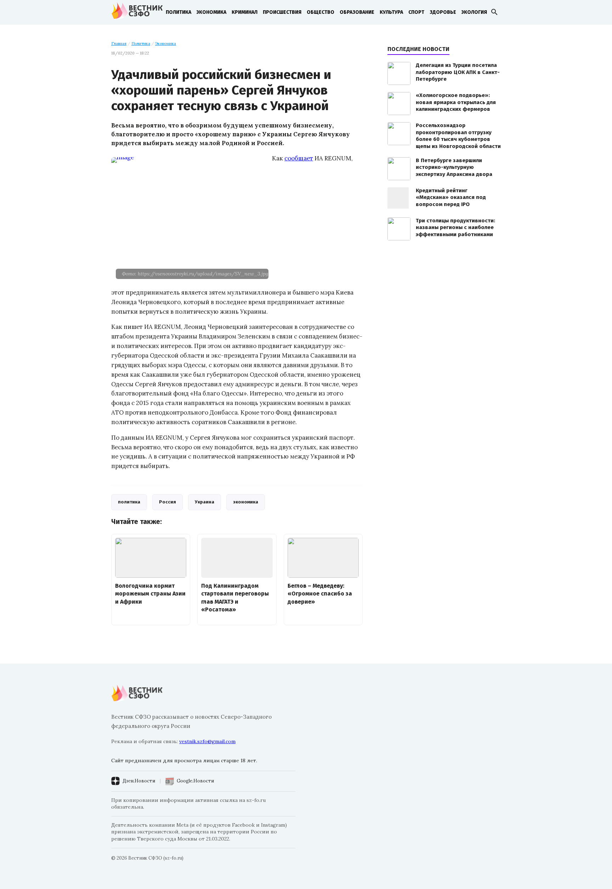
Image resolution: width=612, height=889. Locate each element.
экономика (245, 502)
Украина (204, 502)
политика (129, 502)
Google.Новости (195, 781)
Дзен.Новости (139, 781)
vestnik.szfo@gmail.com (207, 741)
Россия (167, 502)
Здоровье (443, 12)
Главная (118, 43)
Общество (320, 12)
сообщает (298, 158)
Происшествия (282, 12)
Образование (357, 12)
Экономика (211, 12)
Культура (391, 12)
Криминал (244, 12)
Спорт (416, 12)
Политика (178, 12)
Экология (474, 12)
